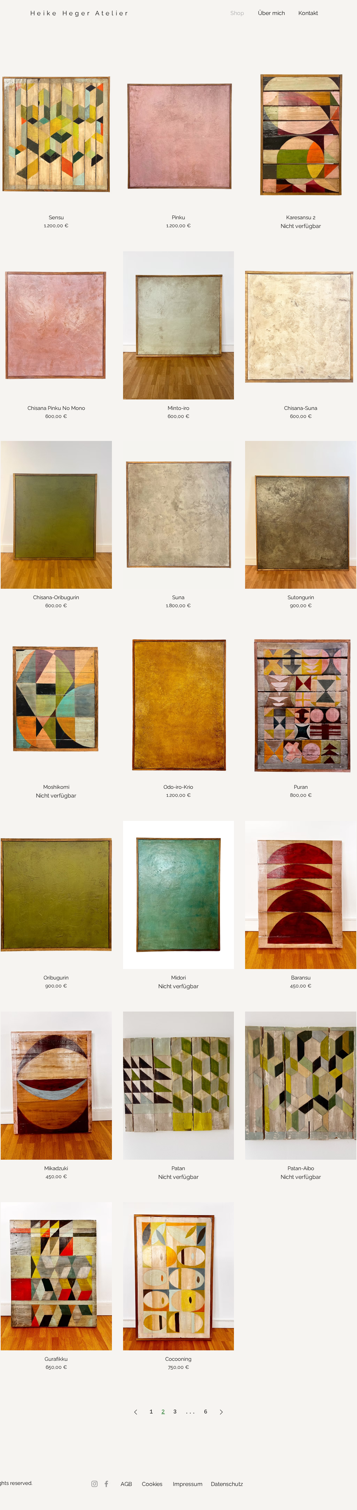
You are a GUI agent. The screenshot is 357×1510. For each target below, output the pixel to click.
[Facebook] (106, 1484)
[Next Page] (221, 1412)
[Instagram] (94, 1484)
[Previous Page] (135, 1412)
